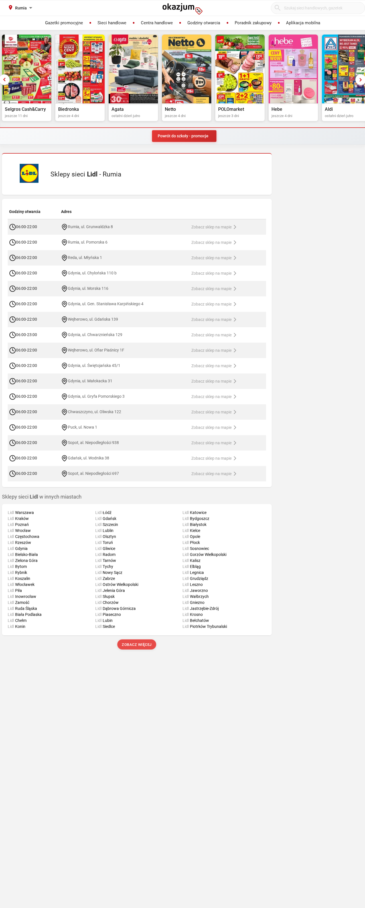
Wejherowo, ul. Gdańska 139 (93, 319)
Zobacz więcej (137, 644)
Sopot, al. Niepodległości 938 (93, 442)
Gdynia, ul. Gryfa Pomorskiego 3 (96, 396)
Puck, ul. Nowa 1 (82, 427)
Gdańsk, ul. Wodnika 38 (88, 457)
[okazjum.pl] (182, 9)
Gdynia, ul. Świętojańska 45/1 (94, 365)
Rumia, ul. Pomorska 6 (88, 242)
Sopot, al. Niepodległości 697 (93, 473)
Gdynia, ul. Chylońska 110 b (92, 272)
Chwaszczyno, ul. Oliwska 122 (94, 411)
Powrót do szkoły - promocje (183, 136)
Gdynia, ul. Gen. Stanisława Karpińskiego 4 (105, 303)
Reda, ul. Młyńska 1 (85, 257)
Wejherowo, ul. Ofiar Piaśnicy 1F (96, 349)
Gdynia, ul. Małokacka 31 (90, 380)
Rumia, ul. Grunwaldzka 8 (90, 226)
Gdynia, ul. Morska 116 (88, 288)
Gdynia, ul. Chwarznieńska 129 (95, 334)
